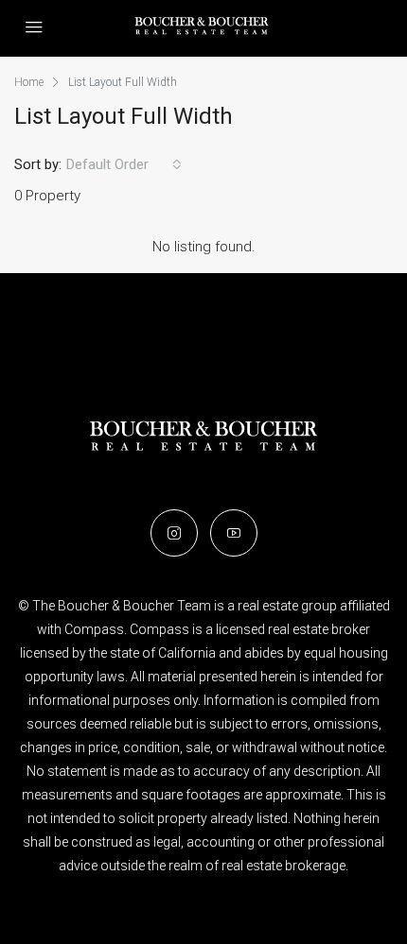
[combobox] (124, 164)
